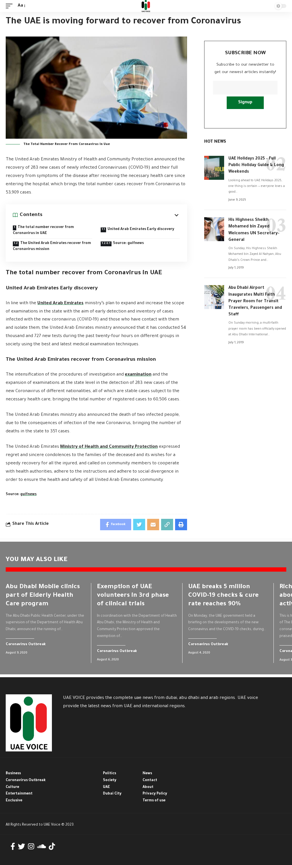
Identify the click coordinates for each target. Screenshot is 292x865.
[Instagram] (31, 846)
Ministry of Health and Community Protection (109, 447)
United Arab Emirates (60, 303)
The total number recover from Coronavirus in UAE (43, 230)
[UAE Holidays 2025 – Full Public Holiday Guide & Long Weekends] (214, 168)
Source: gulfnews (128, 243)
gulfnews (28, 495)
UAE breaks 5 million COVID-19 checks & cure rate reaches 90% (223, 596)
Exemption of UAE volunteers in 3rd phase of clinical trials (133, 596)
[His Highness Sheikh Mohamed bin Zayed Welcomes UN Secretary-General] (214, 229)
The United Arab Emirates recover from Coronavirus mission (52, 246)
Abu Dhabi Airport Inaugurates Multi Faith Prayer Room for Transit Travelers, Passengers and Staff (255, 301)
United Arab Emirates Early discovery (141, 229)
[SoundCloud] (41, 846)
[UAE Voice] (146, 6)
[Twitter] (22, 846)
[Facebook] (13, 846)
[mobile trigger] (10, 6)
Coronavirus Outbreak (26, 645)
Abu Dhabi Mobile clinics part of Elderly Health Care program (43, 596)
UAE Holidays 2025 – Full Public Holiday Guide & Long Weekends (256, 165)
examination (138, 374)
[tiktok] (51, 846)
